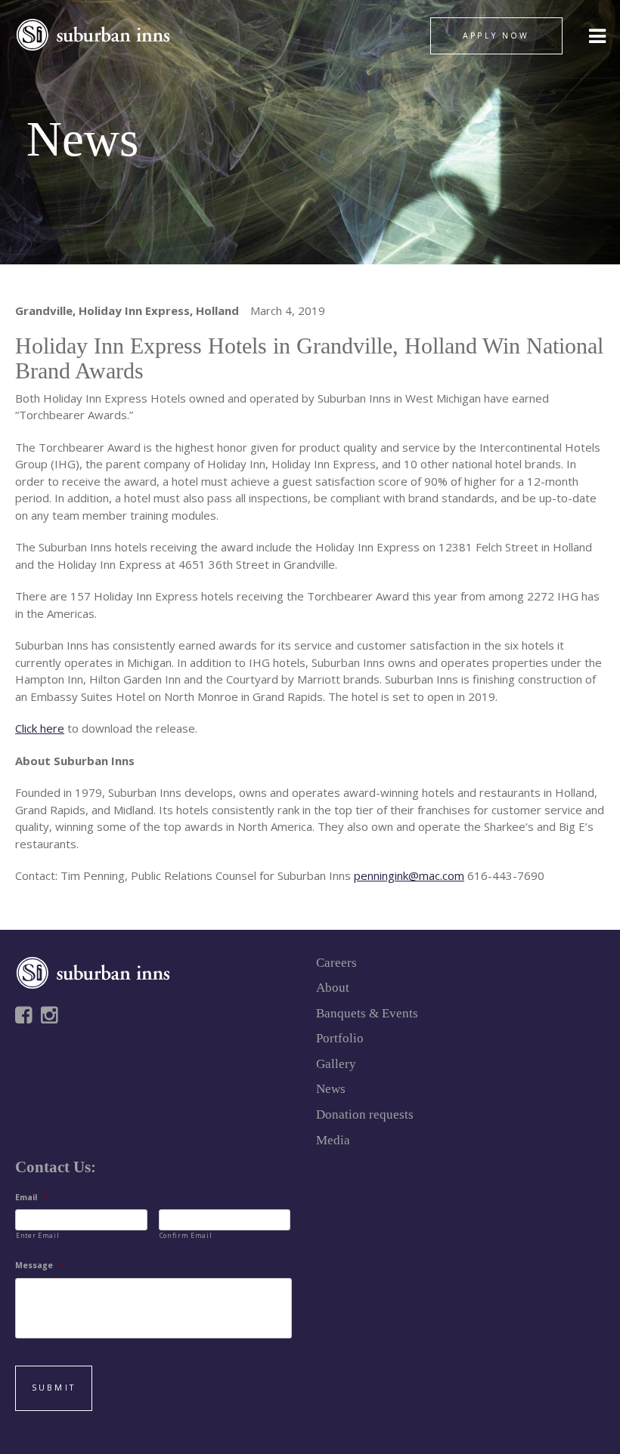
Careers (336, 962)
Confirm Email (186, 1235)
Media (333, 1140)
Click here (39, 728)
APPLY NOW (496, 35)
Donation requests (365, 1114)
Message (39, 1265)
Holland (217, 310)
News (331, 1089)
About (332, 987)
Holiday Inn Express (134, 310)
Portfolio (340, 1038)
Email (31, 1197)
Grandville (44, 310)
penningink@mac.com (409, 875)
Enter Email (37, 1235)
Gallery (336, 1064)
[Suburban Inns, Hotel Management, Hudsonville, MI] (72, 1068)
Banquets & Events (367, 1013)
